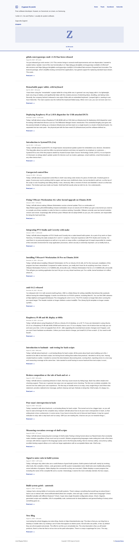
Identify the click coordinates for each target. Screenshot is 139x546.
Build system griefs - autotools (39, 485)
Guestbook (110, 7)
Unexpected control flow (37, 172)
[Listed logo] (16, 7)
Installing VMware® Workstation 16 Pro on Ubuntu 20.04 (52, 257)
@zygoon (18, 24)
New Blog (30, 515)
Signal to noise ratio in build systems (42, 458)
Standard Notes (119, 541)
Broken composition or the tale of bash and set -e (48, 375)
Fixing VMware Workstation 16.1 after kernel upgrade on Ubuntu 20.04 (58, 200)
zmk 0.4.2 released (34, 287)
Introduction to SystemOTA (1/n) (41, 142)
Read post (29, 75)
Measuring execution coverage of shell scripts (46, 430)
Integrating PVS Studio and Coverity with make (47, 230)
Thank (102, 7)
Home (96, 7)
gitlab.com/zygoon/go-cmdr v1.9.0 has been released (49, 57)
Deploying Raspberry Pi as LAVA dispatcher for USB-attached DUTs (57, 114)
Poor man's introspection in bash (41, 403)
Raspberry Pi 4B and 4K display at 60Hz (44, 317)
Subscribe (119, 7)
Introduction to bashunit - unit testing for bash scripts (50, 347)
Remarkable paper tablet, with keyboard (44, 87)
